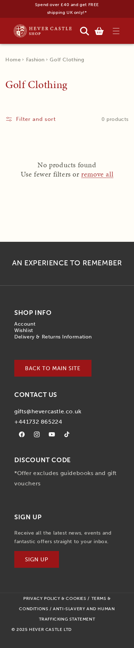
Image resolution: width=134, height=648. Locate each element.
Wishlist (23, 330)
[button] (115, 31)
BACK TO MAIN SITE (53, 368)
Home (13, 60)
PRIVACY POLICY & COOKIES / (56, 598)
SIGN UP (36, 559)
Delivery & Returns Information (53, 337)
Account (24, 324)
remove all (97, 174)
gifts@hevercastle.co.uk (47, 411)
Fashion (35, 60)
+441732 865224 (38, 421)
